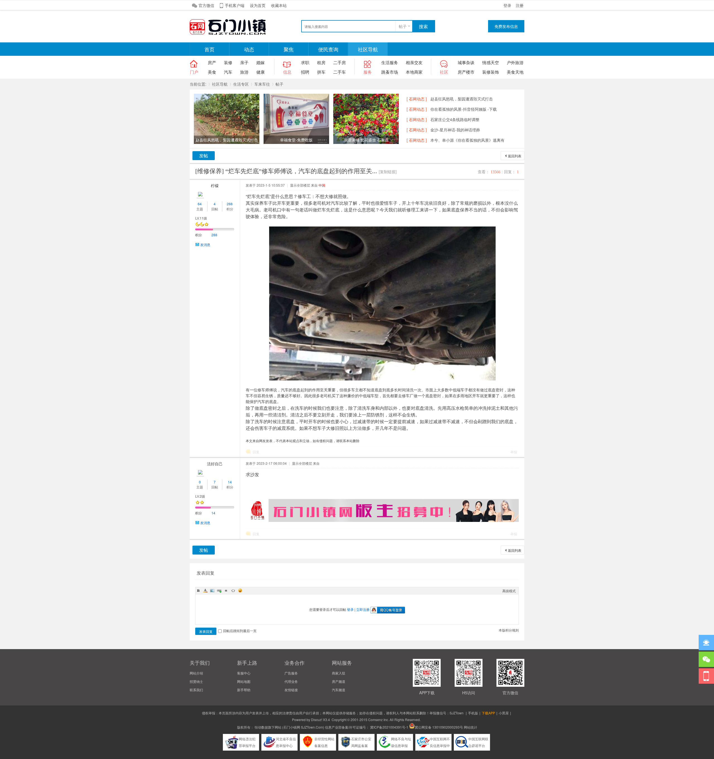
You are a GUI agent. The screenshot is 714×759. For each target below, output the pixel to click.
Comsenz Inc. (378, 719)
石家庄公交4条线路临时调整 (454, 119)
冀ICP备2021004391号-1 (389, 727)
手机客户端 (234, 5)
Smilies (240, 590)
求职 (305, 62)
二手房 (339, 62)
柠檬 (215, 185)
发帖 (203, 155)
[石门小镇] (231, 34)
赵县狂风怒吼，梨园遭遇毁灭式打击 (461, 99)
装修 (228, 62)
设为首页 (258, 5)
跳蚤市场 (389, 72)
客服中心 (243, 673)
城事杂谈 (466, 62)
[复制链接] (388, 171)
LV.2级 (200, 496)
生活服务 (389, 62)
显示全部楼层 (300, 185)
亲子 (244, 62)
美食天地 (515, 72)
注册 (520, 5)
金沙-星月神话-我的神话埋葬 (455, 129)
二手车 (339, 72)
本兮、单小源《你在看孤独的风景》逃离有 (467, 140)
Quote (226, 590)
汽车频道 (338, 689)
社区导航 (368, 49)
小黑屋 (504, 712)
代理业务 (291, 681)
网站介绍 (196, 673)
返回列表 (514, 155)
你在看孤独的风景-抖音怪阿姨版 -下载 (463, 109)
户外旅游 (515, 62)
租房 (321, 62)
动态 (249, 49)
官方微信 (206, 5)
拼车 (321, 72)
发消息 (205, 244)
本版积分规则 (509, 630)
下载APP (488, 712)
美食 (212, 72)
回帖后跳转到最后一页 (240, 630)
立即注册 (363, 609)
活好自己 (215, 463)
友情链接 (291, 689)
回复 (256, 451)
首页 (209, 49)
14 (230, 482)
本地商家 (414, 72)
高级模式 (509, 590)
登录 (507, 5)
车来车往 (262, 84)
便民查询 (328, 49)
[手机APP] (706, 676)
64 (200, 203)
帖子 (403, 26)
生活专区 (241, 84)
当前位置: (198, 84)
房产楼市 (466, 72)
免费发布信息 (506, 26)
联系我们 (196, 689)
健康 (260, 72)
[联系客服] (706, 642)
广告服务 (291, 673)
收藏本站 (279, 5)
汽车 (228, 72)
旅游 (244, 72)
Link (219, 590)
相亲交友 (414, 62)
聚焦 (289, 49)
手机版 (473, 712)
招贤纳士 (196, 681)
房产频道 (338, 681)
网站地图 (243, 681)
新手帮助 (243, 689)
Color (205, 590)
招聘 (305, 72)
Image (212, 590)
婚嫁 (260, 62)
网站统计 (470, 727)
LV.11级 (201, 218)
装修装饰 (490, 72)
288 (230, 203)
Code (233, 590)
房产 (212, 62)
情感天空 (490, 62)
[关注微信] (706, 659)
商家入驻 (338, 673)
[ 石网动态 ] (417, 99)
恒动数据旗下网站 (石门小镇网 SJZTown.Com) (289, 727)
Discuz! (316, 719)
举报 (513, 451)
